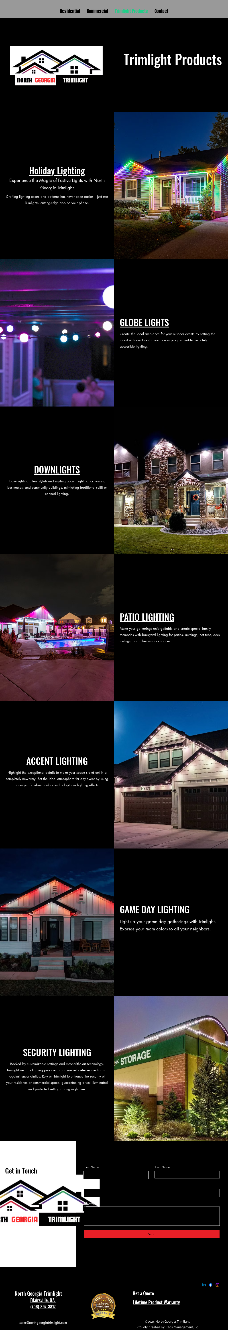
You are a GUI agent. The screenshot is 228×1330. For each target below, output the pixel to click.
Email (88, 1185)
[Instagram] (217, 1285)
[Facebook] (210, 1285)
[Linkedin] (204, 1285)
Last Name (162, 1167)
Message (90, 1203)
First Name (91, 1167)
